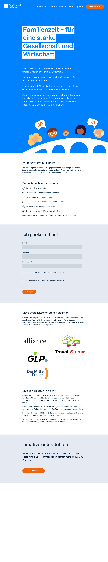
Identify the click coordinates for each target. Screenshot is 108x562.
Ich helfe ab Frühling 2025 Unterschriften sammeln (45, 281)
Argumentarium (70, 215)
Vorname (26, 252)
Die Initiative (40, 7)
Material (62, 7)
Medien (71, 7)
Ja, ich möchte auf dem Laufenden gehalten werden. (46, 272)
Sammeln (52, 7)
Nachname (27, 262)
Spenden (80, 7)
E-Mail (25, 243)
